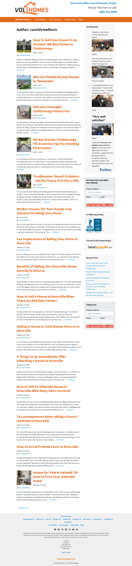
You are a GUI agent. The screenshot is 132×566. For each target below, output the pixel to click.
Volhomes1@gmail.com (66, 559)
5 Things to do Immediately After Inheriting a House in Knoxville (41, 358)
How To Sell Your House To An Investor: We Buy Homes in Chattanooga (55, 44)
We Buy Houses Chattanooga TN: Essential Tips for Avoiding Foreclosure (56, 143)
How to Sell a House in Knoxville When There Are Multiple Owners (45, 298)
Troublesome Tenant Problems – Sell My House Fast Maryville (56, 178)
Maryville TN (98, 519)
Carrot (76, 563)
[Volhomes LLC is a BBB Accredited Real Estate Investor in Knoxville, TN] (94, 225)
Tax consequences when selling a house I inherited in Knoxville (47, 418)
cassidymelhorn (24, 55)
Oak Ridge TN (108, 519)
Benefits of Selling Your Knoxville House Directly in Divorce (47, 268)
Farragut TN (57, 519)
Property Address (93, 189)
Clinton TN (39, 519)
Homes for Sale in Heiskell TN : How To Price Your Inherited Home (56, 476)
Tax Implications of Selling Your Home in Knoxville (47, 241)
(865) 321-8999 (66, 552)
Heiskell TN (66, 519)
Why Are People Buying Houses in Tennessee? (56, 79)
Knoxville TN (87, 519)
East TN (48, 519)
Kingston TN (77, 519)
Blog (81, 19)
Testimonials (70, 19)
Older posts (24, 508)
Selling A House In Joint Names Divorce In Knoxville (48, 328)
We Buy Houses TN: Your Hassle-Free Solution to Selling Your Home (44, 211)
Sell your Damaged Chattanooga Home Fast (51, 109)
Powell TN (68, 522)
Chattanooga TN (28, 519)
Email (102, 197)
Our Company (55, 19)
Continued (20, 70)
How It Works (40, 19)
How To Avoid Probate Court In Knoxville (47, 446)
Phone (88, 197)
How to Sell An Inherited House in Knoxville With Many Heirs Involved (43, 388)
